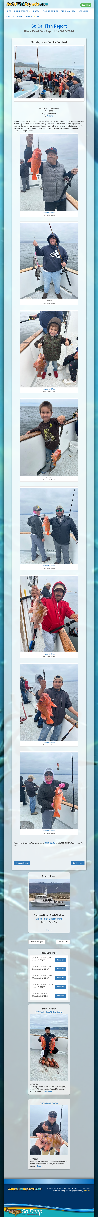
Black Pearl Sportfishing (49, 918)
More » (49, 930)
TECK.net (86, 1191)
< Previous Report (22, 863)
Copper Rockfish (49, 389)
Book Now (60, 960)
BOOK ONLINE (50, 843)
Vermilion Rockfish (49, 212)
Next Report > (78, 863)
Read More (48, 1091)
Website (50, 116)
